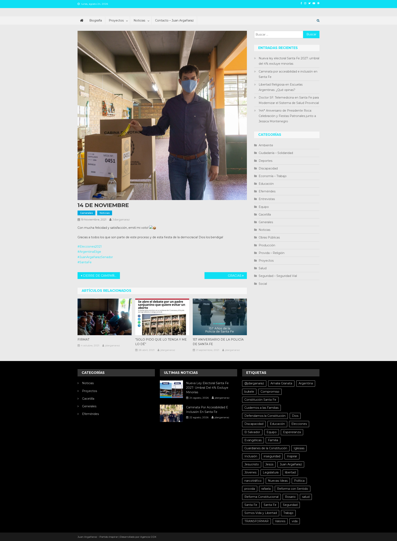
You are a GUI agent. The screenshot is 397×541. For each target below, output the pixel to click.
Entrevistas (267, 199)
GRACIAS (235, 276)
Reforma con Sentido (292, 489)
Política (299, 481)
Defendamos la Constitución (265, 416)
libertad (290, 472)
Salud (263, 268)
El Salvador (252, 432)
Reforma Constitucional (261, 497)
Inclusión (250, 456)
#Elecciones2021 (90, 246)
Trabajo (288, 513)
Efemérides (267, 191)
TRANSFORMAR (256, 521)
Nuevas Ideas (278, 481)
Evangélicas (253, 440)
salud (306, 497)
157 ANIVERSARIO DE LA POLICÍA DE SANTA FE (218, 342)
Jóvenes (250, 472)
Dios (295, 416)
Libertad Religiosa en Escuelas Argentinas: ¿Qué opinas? (281, 87)
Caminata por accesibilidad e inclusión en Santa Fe (288, 74)
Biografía (95, 20)
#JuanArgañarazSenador (95, 257)
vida (295, 521)
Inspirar (292, 456)
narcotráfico (253, 481)
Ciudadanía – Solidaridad (276, 153)
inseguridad (272, 456)
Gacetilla (265, 214)
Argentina (306, 383)
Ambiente (266, 145)
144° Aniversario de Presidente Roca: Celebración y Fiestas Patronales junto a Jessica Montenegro (287, 116)
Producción (267, 245)
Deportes (265, 161)
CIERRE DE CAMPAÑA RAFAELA (101, 276)
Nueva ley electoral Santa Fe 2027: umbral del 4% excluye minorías (289, 61)
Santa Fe (250, 505)
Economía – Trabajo (273, 176)
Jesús (269, 464)
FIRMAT (83, 339)
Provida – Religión (272, 253)
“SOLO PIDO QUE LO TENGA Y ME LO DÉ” (161, 342)
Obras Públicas (269, 237)
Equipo (264, 207)
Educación (266, 184)
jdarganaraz (121, 219)
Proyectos (116, 20)
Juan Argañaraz (291, 464)
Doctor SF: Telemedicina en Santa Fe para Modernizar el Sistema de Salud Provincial (289, 100)
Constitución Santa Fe (260, 400)
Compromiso (270, 391)
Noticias (139, 20)
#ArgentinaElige (89, 252)
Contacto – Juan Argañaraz (174, 20)
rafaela (266, 489)
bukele (249, 391)
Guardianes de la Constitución (265, 448)
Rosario (290, 497)
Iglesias (299, 448)
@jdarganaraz (254, 383)
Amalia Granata (281, 383)
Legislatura (271, 472)
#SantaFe (85, 262)
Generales (86, 212)
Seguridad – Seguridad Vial (278, 276)
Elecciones (299, 424)
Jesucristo (251, 464)
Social (263, 284)
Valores (280, 521)
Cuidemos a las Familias (261, 408)
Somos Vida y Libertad (260, 513)
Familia (273, 440)
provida (249, 489)
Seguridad (290, 505)
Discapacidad (268, 168)
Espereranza (292, 432)
